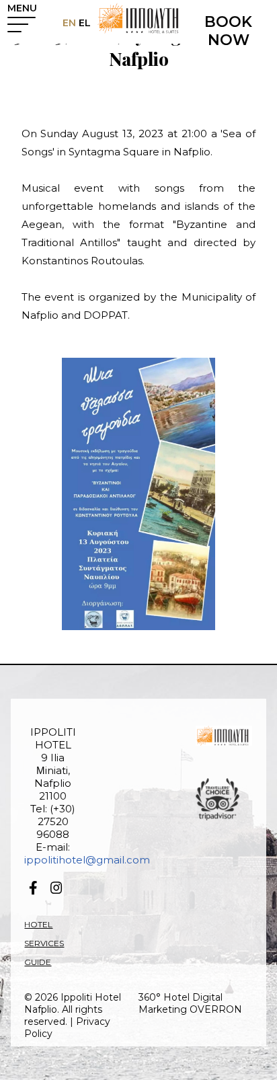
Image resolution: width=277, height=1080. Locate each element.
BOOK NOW (228, 31)
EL (83, 23)
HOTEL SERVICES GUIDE (44, 943)
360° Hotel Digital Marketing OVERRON (190, 1003)
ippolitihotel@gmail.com (87, 859)
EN (69, 23)
